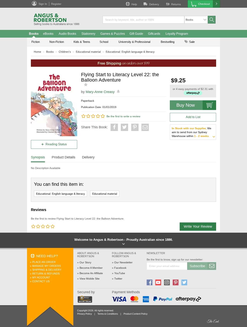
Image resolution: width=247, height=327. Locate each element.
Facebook (120, 267)
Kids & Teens (82, 41)
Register (56, 3)
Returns (176, 4)
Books (34, 33)
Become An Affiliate (91, 273)
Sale (191, 41)
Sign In (43, 3)
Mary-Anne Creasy (100, 92)
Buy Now (185, 105)
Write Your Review (198, 226)
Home (37, 51)
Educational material (88, 51)
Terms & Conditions (107, 314)
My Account (41, 277)
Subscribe (197, 266)
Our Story (85, 262)
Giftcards (154, 33)
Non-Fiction (56, 41)
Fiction (35, 41)
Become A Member (91, 267)
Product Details (63, 157)
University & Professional (134, 41)
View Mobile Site (90, 278)
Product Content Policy (135, 314)
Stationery (88, 33)
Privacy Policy (84, 314)
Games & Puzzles (112, 33)
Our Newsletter (123, 262)
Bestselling (167, 41)
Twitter (118, 278)
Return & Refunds (46, 273)
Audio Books (67, 33)
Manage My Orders (46, 265)
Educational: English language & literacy (130, 51)
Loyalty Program (177, 33)
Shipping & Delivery (46, 269)
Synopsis (38, 157)
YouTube (119, 273)
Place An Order (44, 262)
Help (134, 4)
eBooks (48, 33)
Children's (65, 51)
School (104, 41)
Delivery (154, 4)
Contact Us (41, 281)
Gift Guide (136, 33)
